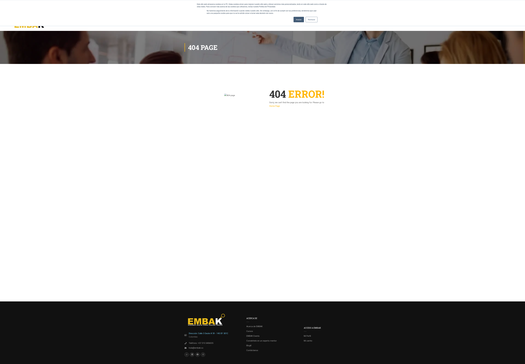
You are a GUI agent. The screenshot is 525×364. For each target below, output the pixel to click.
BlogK (249, 345)
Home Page (274, 106)
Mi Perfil (307, 336)
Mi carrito (308, 341)
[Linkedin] (192, 355)
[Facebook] (198, 355)
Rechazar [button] (311, 19)
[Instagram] (203, 355)
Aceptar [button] (299, 19)
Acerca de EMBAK (254, 326)
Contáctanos (252, 350)
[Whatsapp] (187, 355)
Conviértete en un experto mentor (261, 341)
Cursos (249, 331)
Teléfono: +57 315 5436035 (201, 343)
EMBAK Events (252, 336)
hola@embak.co (196, 348)
